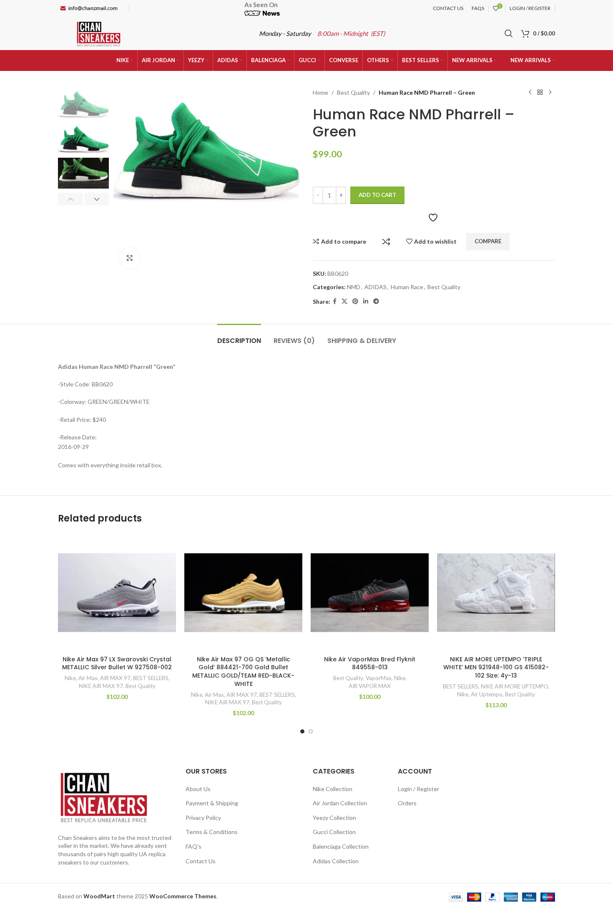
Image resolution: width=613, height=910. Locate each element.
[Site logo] (98, 32)
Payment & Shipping (212, 803)
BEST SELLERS (150, 678)
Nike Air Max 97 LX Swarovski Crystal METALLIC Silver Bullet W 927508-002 (117, 663)
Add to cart (377, 195)
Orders (407, 803)
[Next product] (550, 93)
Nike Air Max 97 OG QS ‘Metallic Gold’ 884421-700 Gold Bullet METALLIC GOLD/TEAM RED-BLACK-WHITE (243, 671)
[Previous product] (530, 93)
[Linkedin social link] (366, 301)
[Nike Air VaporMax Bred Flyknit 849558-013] (370, 593)
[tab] (239, 336)
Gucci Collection (334, 831)
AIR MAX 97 (115, 678)
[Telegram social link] (376, 301)
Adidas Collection (336, 861)
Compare (386, 241)
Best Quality (353, 92)
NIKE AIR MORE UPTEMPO (514, 686)
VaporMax (379, 678)
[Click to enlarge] (129, 258)
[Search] (508, 33)
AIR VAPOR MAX (370, 686)
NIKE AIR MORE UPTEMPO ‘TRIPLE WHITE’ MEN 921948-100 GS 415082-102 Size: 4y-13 (496, 667)
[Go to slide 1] (302, 731)
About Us (198, 788)
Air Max (88, 678)
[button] (70, 199)
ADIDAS (375, 286)
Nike (70, 678)
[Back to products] (540, 93)
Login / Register (418, 788)
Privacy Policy (203, 817)
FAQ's (193, 846)
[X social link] (344, 301)
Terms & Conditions (212, 831)
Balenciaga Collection (341, 846)
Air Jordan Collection (340, 803)
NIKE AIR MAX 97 (101, 686)
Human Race (407, 286)
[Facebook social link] (334, 301)
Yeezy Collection (334, 817)
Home (320, 92)
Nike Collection (332, 788)
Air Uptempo (486, 694)
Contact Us (201, 861)
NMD (353, 286)
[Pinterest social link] (355, 301)
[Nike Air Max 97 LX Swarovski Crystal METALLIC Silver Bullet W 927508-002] (117, 593)
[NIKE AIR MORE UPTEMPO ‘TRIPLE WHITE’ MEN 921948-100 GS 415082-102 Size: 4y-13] (496, 593)
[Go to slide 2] (311, 731)
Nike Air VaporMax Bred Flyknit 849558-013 (369, 663)
